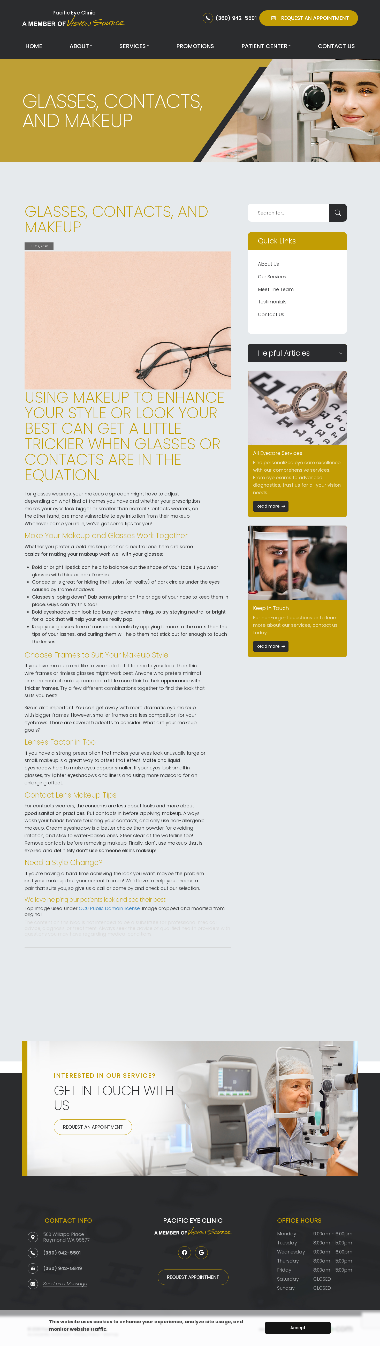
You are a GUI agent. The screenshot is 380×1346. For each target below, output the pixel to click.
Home (33, 46)
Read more (267, 506)
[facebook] (184, 1252)
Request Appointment (193, 1277)
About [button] (79, 46)
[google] (201, 1252)
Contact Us (336, 46)
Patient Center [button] (264, 46)
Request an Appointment (93, 1127)
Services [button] (132, 46)
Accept (298, 1328)
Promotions (195, 46)
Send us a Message (65, 1284)
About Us (268, 264)
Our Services (272, 276)
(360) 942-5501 (62, 1253)
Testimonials (272, 302)
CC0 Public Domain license (109, 908)
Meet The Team (276, 289)
